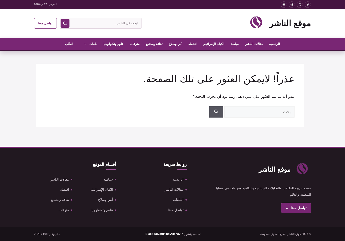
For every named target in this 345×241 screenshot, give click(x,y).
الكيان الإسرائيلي (214, 44)
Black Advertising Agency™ (164, 234)
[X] (300, 4)
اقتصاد (192, 44)
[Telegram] (292, 4)
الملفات (178, 199)
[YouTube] (284, 4)
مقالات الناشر (254, 44)
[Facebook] (308, 4)
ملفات (93, 44)
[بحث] (65, 23)
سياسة (235, 44)
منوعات (135, 44)
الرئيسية (274, 44)
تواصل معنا (45, 23)
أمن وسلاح (175, 44)
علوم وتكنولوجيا (114, 44)
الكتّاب (69, 44)
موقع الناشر (290, 23)
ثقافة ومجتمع (154, 44)
